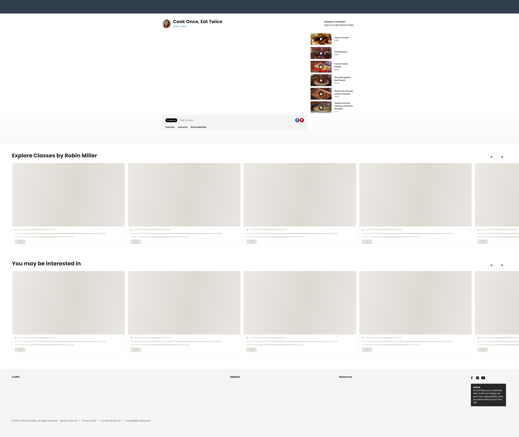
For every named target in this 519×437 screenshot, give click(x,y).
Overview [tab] (170, 127)
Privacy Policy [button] (89, 420)
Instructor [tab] (183, 127)
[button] (297, 120)
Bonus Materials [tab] (199, 127)
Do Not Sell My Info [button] (111, 420)
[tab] (334, 39)
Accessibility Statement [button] (137, 420)
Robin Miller (180, 26)
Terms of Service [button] (68, 420)
